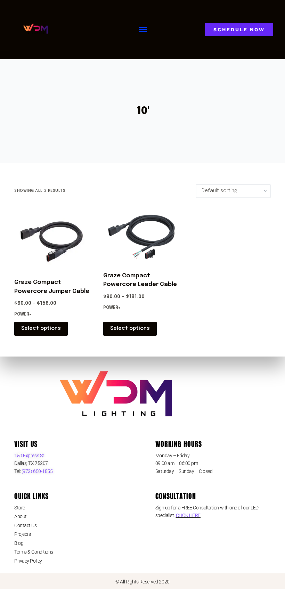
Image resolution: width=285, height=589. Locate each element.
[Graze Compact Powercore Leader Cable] (142, 235)
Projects (22, 534)
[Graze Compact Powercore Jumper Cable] (53, 238)
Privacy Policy (28, 561)
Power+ (23, 314)
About (20, 516)
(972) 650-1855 (36, 471)
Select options (41, 328)
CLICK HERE (188, 515)
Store (19, 507)
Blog (18, 543)
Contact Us (25, 525)
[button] (143, 29)
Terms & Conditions (33, 552)
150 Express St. (29, 455)
